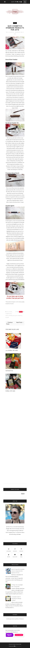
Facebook (15, 551)
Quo (14, 315)
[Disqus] (15, 420)
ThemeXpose (18, 646)
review (7, 317)
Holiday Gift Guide (10, 391)
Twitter (8, 556)
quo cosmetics (18, 315)
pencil (7, 315)
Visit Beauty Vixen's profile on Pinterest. (15, 619)
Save (21, 311)
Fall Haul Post (9, 370)
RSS (20, 644)
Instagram (8, 551)
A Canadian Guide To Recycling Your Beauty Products (16, 598)
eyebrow (8, 313)
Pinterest (21, 551)
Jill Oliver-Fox (10, 32)
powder (11, 315)
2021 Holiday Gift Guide (12, 350)
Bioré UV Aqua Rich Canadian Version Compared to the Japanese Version (18, 571)
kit (11, 313)
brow (15, 23)
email (21, 556)
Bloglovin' (15, 556)
